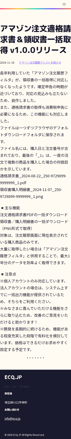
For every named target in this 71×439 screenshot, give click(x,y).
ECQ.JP (13, 377)
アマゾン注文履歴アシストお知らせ (40, 62)
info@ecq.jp (12, 418)
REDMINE (24, 386)
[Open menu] (64, 4)
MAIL (7, 386)
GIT (14, 386)
